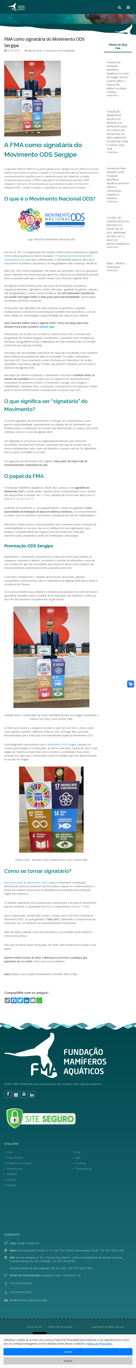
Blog (77, 1152)
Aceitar (68, 1351)
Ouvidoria (80, 1163)
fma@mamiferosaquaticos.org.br (28, 1300)
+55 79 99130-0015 (21, 1292)
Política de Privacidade (60, 1326)
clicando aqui (46, 326)
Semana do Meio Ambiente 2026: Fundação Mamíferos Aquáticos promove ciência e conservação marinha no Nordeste (118, 183)
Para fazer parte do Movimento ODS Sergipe (30, 882)
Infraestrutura (14, 1168)
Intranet (11, 1179)
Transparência (83, 1168)
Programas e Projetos (19, 1163)
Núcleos (11, 1185)
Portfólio (12, 1174)
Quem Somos (15, 1157)
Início (10, 1152)
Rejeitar (68, 1360)
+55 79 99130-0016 (21, 1283)
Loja (77, 1157)
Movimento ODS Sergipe (62, 744)
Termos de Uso (34, 1326)
